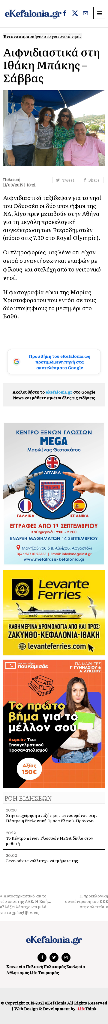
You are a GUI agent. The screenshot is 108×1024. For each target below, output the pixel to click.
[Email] (85, 13)
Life (34, 972)
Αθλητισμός (17, 972)
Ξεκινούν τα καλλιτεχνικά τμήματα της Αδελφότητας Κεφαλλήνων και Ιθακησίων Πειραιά (54, 863)
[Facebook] (65, 13)
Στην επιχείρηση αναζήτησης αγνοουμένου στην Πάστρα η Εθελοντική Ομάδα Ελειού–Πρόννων (52, 817)
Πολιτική (34, 966)
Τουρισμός (48, 972)
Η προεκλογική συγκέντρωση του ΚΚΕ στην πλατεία (86, 901)
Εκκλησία (75, 966)
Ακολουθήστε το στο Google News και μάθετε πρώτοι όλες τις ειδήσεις (54, 394)
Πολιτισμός (55, 966)
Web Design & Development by (55, 1008)
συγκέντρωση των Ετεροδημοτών (48, 229)
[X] (75, 13)
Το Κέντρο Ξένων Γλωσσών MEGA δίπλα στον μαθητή (49, 840)
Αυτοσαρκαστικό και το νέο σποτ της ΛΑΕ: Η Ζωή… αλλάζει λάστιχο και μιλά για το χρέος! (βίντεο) (25, 904)
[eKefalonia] (33, 13)
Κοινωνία (15, 966)
